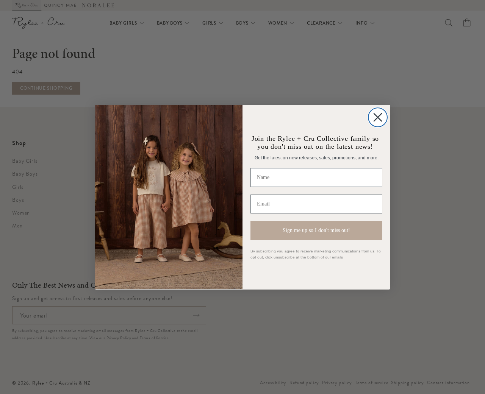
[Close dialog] (377, 117)
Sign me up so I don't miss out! (316, 230)
